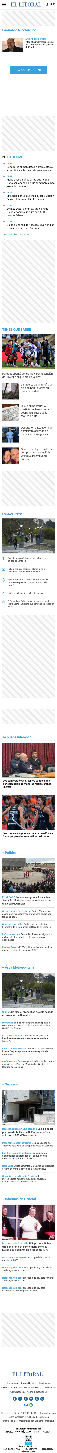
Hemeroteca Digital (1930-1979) (17, 1413)
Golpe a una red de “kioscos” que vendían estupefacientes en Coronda (30, 225)
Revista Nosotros (28, 1383)
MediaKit (49, 1421)
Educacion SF (41, 1392)
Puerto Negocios (17, 1392)
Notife (30, 1392)
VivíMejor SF (49, 1387)
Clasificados (44, 1383)
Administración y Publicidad (23, 1417)
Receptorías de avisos (45, 1413)
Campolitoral (13, 1383)
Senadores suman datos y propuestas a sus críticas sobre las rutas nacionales (30, 167)
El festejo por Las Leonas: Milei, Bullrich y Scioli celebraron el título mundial (31, 196)
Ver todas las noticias (15, 234)
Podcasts (18, 1387)
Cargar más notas (28, 69)
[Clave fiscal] (28, 1443)
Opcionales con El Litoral (31, 1421)
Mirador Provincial (33, 1387)
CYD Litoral (6, 1387)
